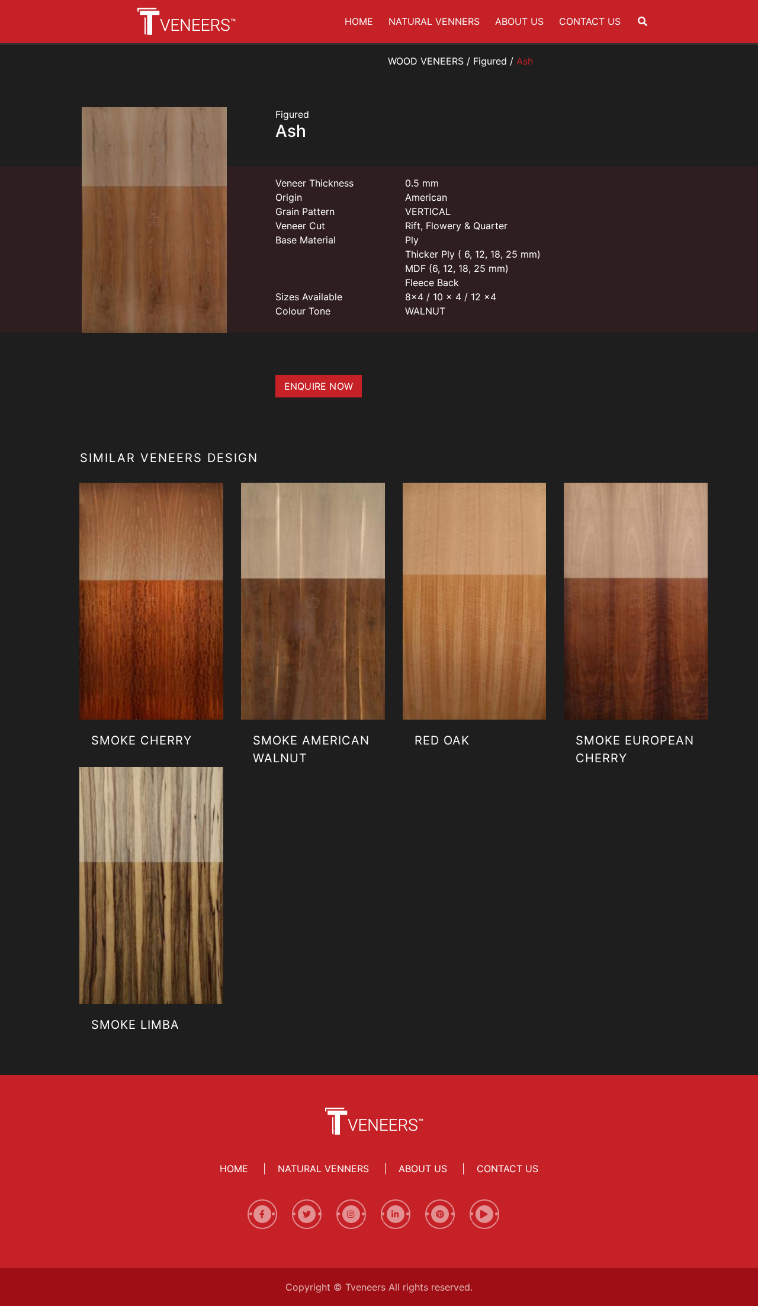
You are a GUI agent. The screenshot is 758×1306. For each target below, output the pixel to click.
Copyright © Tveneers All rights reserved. (379, 1287)
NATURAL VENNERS (436, 21)
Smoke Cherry (141, 740)
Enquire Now (318, 386)
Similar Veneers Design (169, 458)
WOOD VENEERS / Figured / (460, 61)
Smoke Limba (135, 1025)
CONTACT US (592, 21)
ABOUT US (521, 21)
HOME (361, 21)
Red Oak (442, 740)
